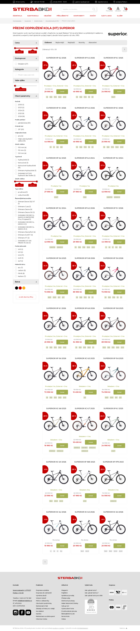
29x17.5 (109, 197)
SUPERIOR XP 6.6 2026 (85, 308)
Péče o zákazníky (42, 601)
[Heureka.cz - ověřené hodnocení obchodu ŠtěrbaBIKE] (91, 606)
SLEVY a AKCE (106, 16)
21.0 (64, 97)
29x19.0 (60, 247)
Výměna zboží (41, 595)
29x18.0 (84, 448)
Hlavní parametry (22, 96)
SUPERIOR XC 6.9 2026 (56, 462)
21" (63, 297)
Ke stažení (40, 611)
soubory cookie (58, 628)
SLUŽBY (120, 16)
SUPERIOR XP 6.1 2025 (113, 58)
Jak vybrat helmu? (91, 593)
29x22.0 (60, 451)
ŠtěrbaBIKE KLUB (67, 614)
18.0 (51, 501)
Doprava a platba (42, 590)
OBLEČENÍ (47, 16)
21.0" (56, 197)
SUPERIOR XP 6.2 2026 (56, 58)
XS (61, 147)
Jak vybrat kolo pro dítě (93, 595)
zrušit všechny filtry (26, 297)
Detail (62, 91)
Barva (17, 282)
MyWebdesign (82, 628)
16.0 (82, 551)
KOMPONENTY (79, 16)
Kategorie (19, 69)
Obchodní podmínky (44, 603)
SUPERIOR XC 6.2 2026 (56, 512)
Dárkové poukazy (68, 601)
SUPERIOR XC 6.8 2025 (56, 408)
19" (59, 297)
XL (57, 147)
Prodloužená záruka (69, 611)
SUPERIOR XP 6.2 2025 (56, 158)
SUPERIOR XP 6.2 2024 (85, 158)
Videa (63, 619)
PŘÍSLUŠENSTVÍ (62, 16)
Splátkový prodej (67, 595)
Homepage (17, 21)
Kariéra (38, 614)
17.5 (55, 97)
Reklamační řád (42, 606)
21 (92, 97)
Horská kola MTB (52, 21)
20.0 (56, 501)
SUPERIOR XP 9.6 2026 (113, 258)
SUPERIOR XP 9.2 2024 (113, 158)
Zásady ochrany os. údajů (45, 608)
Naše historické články (69, 603)
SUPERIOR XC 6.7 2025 (85, 408)
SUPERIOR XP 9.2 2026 (85, 58)
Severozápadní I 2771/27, (22, 590)
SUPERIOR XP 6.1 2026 (113, 108)
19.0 (59, 97)
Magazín (64, 590)
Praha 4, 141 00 (18, 593)
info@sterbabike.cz (25, 601)
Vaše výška (19, 80)
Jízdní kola (38, 21)
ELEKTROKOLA (32, 16)
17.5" (54, 297)
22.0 (61, 501)
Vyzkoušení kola (67, 608)
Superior (28, 21)
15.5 (51, 97)
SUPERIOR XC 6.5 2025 (85, 358)
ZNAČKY (93, 16)
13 (47, 97)
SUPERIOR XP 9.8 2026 (85, 258)
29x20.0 (92, 448)
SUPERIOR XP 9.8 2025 (113, 308)
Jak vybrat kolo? (91, 590)
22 (85, 397)
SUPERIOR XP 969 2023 (84, 462)
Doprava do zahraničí (44, 593)
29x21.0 (117, 197)
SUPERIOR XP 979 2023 (113, 462)
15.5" (49, 297)
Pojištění (64, 593)
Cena (17, 43)
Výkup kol (65, 606)
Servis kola (65, 616)
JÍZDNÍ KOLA (17, 16)
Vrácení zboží (41, 598)
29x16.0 (52, 451)
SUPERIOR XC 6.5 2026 (85, 512)
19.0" (113, 97)
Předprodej (65, 598)
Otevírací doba (41, 619)
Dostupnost (20, 58)
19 (89, 97)
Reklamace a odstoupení (45, 616)
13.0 (104, 347)
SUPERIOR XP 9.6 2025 (56, 258)
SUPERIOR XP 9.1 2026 (56, 108)
